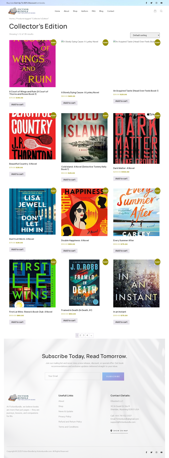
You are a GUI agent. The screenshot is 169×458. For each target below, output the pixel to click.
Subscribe (113, 376)
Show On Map (120, 431)
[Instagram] (156, 3)
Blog (101, 11)
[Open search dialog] (161, 11)
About (66, 11)
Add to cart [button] (17, 104)
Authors (84, 11)
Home (57, 11)
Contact (110, 11)
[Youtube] (161, 3)
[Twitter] (151, 3)
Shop (75, 11)
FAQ (93, 11)
